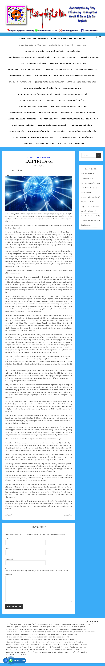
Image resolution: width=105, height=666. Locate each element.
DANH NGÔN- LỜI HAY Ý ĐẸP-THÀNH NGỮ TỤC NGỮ (74, 76)
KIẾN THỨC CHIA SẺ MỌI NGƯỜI (59, 70)
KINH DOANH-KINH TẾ (72, 88)
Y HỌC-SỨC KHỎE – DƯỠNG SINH (32, 45)
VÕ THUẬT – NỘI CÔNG (45, 144)
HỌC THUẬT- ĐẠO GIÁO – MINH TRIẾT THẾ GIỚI (44, 51)
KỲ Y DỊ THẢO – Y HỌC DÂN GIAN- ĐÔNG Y (25, 70)
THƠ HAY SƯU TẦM (42, 76)
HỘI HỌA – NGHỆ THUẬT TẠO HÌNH (81, 82)
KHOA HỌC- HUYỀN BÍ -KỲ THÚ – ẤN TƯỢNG (68, 63)
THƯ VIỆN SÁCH (73, 51)
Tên (7, 538)
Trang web (9, 559)
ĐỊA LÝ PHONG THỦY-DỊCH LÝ (65, 57)
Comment (8, 575)
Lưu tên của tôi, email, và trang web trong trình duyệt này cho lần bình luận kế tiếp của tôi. (36, 570)
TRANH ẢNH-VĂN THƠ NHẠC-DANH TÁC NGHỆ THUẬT (28, 57)
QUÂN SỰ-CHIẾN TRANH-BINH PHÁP (49, 82)
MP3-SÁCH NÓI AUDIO (90, 57)
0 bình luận (68, 515)
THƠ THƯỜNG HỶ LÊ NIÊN (20, 76)
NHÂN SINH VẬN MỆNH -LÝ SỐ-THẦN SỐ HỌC (42, 88)
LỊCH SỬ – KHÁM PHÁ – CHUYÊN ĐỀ (33, 39)
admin (10, 515)
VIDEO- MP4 (81, 45)
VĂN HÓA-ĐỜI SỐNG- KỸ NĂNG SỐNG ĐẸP (68, 39)
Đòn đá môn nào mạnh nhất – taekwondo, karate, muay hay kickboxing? (91, 220)
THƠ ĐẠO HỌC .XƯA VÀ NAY (20, 82)
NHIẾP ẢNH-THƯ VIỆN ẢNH (86, 70)
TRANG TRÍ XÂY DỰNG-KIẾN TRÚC (32, 63)
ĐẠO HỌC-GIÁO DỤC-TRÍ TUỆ (61, 45)
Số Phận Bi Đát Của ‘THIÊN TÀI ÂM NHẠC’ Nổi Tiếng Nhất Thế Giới (90, 187)
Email (7, 549)
